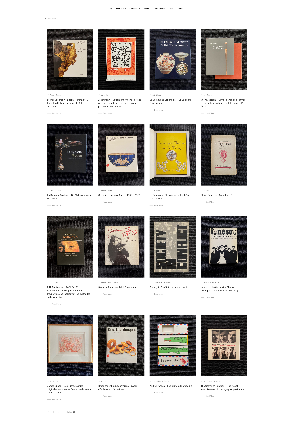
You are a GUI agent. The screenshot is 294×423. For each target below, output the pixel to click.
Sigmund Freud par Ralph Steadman (117, 287)
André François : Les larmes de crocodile (171, 386)
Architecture (121, 8)
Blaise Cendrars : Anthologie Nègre (219, 195)
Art (110, 8)
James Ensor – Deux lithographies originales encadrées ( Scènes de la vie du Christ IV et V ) (69, 389)
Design (146, 8)
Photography (134, 8)
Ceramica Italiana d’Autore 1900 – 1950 (119, 195)
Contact (181, 8)
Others (171, 8)
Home (48, 19)
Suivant (71, 412)
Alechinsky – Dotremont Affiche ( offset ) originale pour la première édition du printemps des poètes (120, 103)
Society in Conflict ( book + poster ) (168, 287)
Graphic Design (159, 8)
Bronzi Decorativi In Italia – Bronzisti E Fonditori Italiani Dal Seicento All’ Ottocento (67, 103)
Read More (56, 113)
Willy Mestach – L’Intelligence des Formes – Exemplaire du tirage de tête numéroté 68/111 (223, 103)
